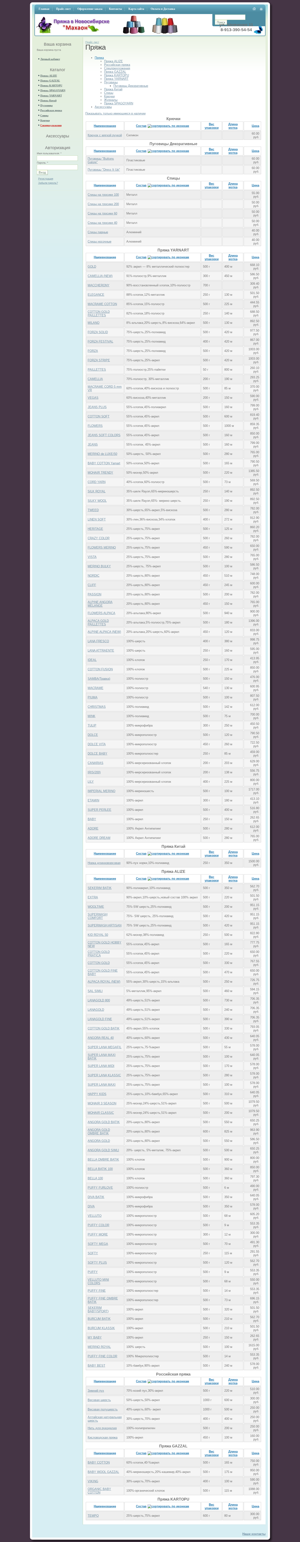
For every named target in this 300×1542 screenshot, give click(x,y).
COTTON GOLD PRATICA (99, 953)
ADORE (93, 828)
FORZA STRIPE (99, 360)
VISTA (92, 557)
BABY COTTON (99, 1462)
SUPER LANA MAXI (102, 1084)
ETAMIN (93, 800)
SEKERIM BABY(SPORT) (98, 1309)
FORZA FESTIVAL (100, 341)
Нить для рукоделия (102, 1428)
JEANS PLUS (97, 407)
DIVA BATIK (96, 1197)
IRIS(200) (94, 772)
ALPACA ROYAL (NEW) (104, 981)
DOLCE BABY (97, 753)
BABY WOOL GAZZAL (103, 1472)
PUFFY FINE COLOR (102, 1356)
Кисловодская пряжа (102, 1437)
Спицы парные (98, 232)
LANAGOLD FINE (100, 1019)
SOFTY (93, 1253)
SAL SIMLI (95, 991)
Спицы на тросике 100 (103, 194)
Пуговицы (46, 105)
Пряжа (99, 57)
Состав (141, 126)
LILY (91, 781)
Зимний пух (96, 1390)
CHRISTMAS (97, 706)
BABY (92, 819)
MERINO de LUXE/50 (102, 454)
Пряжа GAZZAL (50, 80)
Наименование (105, 126)
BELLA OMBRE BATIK (103, 1159)
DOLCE (93, 735)
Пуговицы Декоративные (130, 86)
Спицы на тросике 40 (102, 223)
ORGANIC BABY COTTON (99, 1490)
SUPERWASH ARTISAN (104, 925)
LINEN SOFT (97, 519)
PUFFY (93, 1272)
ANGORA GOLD (99, 1141)
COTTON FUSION (100, 669)
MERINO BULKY (99, 566)
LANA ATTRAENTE (101, 650)
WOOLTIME (96, 906)
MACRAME (95, 688)
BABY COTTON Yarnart (104, 463)
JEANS (93, 444)
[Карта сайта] (261, 9)
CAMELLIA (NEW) (100, 276)
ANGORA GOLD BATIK (104, 1122)
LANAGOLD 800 (99, 1000)
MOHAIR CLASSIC (101, 1112)
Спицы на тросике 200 (103, 204)
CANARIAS (95, 763)
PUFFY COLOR (98, 1225)
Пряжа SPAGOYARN (52, 90)
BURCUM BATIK (99, 1319)
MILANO (93, 323)
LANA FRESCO (98, 641)
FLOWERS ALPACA (101, 613)
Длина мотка (233, 125)
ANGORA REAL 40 (101, 1038)
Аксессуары (103, 107)
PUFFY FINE (97, 1290)
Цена (255, 126)
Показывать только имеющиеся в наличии (115, 113)
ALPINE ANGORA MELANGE (100, 603)
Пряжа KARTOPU (51, 85)
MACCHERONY (98, 285)
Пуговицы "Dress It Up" (104, 169)
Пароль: (42, 162)
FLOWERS (95, 426)
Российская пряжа (51, 110)
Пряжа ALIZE (48, 75)
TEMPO (93, 1515)
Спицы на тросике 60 (102, 213)
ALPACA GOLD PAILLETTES (98, 622)
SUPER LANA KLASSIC (104, 1075)
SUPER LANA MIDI (101, 1066)
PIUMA (93, 697)
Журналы (110, 100)
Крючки (45, 120)
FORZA (93, 351)
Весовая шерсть (99, 1400)
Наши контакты (254, 1534)
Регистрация (45, 178)
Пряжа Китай (48, 100)
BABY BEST (96, 1365)
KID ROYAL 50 (98, 935)
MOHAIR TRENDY (100, 472)
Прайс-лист (92, 42)
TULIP (92, 725)
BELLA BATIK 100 (100, 1169)
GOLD (92, 266)
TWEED (93, 510)
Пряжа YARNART (51, 95)
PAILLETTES (97, 369)
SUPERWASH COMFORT (97, 916)
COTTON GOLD (99, 963)
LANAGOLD (96, 1009)
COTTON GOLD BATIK (104, 1028)
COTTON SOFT (98, 416)
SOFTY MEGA (98, 1244)
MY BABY (95, 1337)
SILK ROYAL (96, 491)
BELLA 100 (95, 1178)
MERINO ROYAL (99, 1347)
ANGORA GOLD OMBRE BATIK (99, 1131)
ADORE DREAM (99, 838)
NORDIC (93, 575)
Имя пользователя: (49, 153)
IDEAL (92, 660)
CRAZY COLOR (98, 538)
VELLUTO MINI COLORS (98, 1281)
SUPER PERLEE (99, 810)
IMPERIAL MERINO (101, 791)
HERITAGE (95, 529)
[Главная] (254, 8)
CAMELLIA (95, 379)
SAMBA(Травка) (99, 678)
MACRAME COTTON (102, 304)
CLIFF (92, 585)
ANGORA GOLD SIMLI (103, 1150)
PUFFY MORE (98, 1234)
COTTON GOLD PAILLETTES (99, 313)
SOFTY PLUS (97, 1262)
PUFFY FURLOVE (100, 1187)
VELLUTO (94, 1215)
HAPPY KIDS (97, 1094)
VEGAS (93, 397)
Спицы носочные (99, 241)
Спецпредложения (51, 125)
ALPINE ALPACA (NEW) (104, 632)
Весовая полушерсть (103, 1409)
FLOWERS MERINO (102, 547)
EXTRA (93, 897)
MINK (91, 716)
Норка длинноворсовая (104, 863)
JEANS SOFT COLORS (104, 435)
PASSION (94, 594)
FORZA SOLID (98, 332)
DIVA (91, 1206)
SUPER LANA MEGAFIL (104, 1047)
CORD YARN (96, 482)
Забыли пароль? (48, 182)
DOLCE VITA (97, 744)
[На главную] (74, 34)
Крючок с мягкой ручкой (105, 135)
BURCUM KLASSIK (101, 1328)
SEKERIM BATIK (100, 888)
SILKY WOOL (97, 500)
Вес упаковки (212, 125)
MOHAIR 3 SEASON (102, 1103)
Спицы (44, 115)
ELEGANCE (96, 294)
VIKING (93, 1481)
